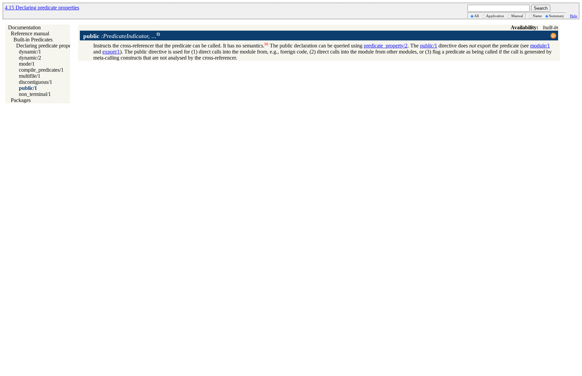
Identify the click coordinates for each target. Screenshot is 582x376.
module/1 (540, 45)
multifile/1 (29, 76)
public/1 (28, 88)
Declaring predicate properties (48, 45)
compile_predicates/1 (41, 70)
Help (573, 16)
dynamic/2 (30, 58)
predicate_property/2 (386, 45)
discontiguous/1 (35, 82)
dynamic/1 (30, 52)
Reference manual (30, 33)
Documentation (24, 27)
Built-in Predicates (33, 39)
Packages (21, 100)
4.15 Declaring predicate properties (42, 7)
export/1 (111, 52)
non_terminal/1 (35, 94)
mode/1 (27, 64)
